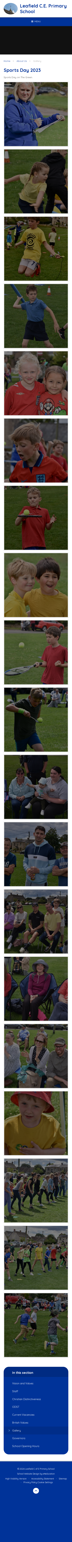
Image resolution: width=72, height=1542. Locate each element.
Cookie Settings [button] (45, 1482)
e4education (49, 1473)
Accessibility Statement (42, 1478)
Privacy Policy (30, 1482)
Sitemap (63, 1478)
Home (7, 61)
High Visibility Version (16, 1478)
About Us (22, 61)
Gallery (37, 61)
